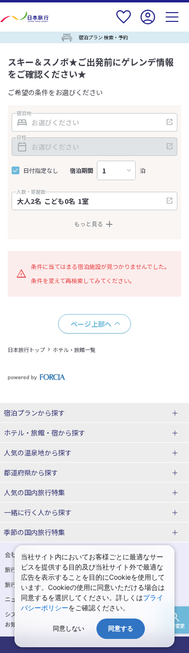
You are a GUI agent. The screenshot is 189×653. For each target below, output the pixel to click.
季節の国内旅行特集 (34, 532)
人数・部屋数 (31, 191)
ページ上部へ (91, 324)
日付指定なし (40, 170)
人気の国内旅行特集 (34, 492)
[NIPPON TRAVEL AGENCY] (25, 16)
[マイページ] (148, 23)
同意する (120, 628)
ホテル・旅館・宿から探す (44, 432)
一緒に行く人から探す (38, 512)
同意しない (68, 628)
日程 (21, 137)
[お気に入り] (123, 23)
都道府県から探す (31, 472)
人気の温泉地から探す (38, 452)
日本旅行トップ (26, 349)
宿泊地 (23, 113)
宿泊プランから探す (34, 413)
